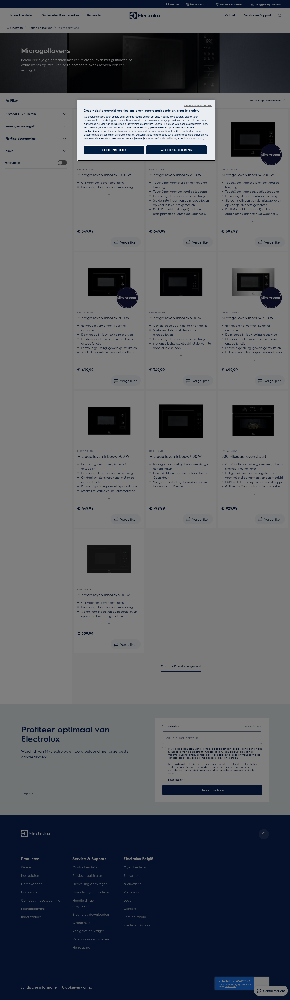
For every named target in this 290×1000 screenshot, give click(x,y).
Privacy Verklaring (193, 138)
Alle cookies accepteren (176, 149)
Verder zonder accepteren (198, 105)
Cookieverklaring (167, 138)
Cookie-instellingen (114, 149)
